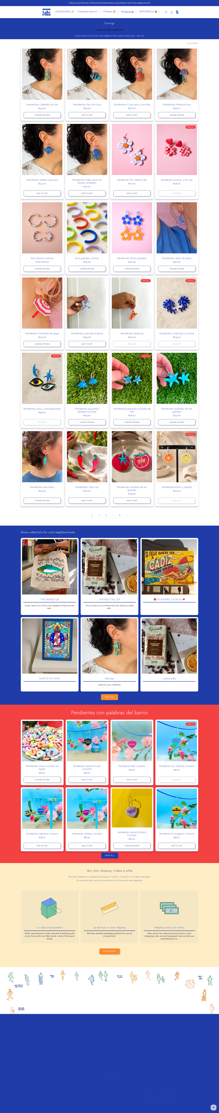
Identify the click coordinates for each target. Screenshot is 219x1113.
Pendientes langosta (132, 333)
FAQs (157, 1034)
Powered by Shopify (52, 1106)
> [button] (87, 11)
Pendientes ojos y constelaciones (42, 408)
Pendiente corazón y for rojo (177, 180)
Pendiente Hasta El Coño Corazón (87, 767)
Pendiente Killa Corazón (132, 766)
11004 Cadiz (27, 1066)
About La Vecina (118, 1034)
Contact (114, 1051)
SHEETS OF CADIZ (49, 678)
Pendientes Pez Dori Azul (87, 104)
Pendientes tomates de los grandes (132, 488)
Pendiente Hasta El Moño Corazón (132, 833)
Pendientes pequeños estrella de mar (132, 410)
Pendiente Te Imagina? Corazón (176, 833)
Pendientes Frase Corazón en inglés (42, 767)
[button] (166, 12)
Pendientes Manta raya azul (42, 180)
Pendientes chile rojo (87, 487)
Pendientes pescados (42, 487)
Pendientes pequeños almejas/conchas (87, 410)
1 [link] (92, 515)
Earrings (109, 678)
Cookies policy (162, 1062)
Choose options (42, 115)
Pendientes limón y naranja (177, 487)
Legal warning (161, 1051)
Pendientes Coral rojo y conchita (132, 104)
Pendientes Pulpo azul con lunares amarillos (87, 181)
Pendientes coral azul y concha (176, 333)
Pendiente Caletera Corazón (42, 833)
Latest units (169, 678)
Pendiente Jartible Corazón (87, 833)
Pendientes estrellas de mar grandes (176, 410)
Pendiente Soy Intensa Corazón (176, 766)
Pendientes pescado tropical (87, 333)
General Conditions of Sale (167, 1067)
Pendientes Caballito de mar (42, 104)
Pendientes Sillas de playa (176, 258)
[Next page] (126, 515)
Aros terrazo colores (42, 258)
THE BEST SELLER (109, 599)
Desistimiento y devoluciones (168, 1045)
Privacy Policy (161, 1056)
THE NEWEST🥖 (49, 599)
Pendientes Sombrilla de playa (42, 333)
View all (109, 697)
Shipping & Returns (163, 1040)
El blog (114, 1056)
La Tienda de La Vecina (35, 1106)
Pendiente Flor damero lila (132, 180)
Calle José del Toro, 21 (32, 1063)
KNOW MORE (109, 951)
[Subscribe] (129, 1003)
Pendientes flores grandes (132, 258)
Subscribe (115, 1040)
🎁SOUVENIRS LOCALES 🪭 (169, 599)
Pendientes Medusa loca (177, 104)
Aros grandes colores (87, 258)
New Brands (116, 1045)
